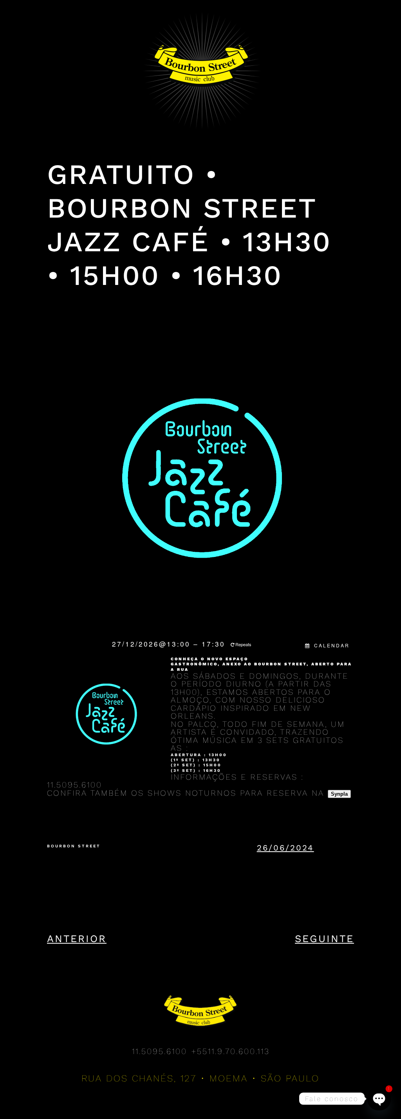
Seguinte (324, 938)
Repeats (243, 644)
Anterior (77, 938)
